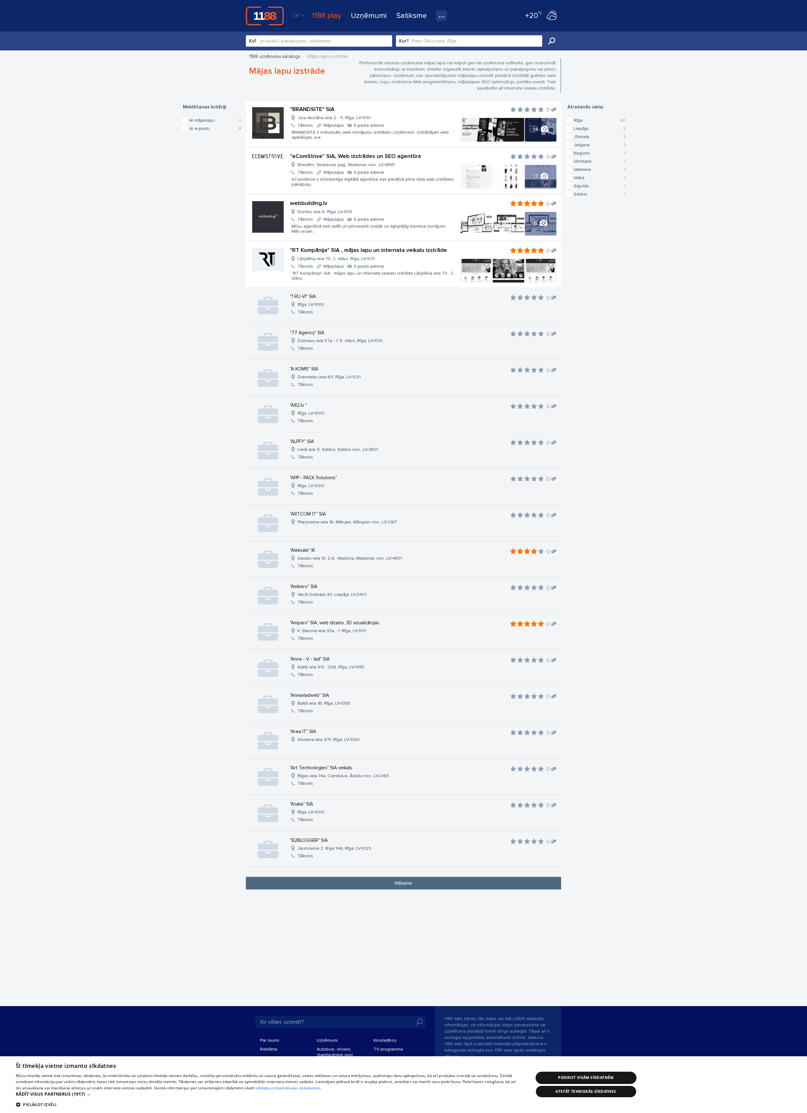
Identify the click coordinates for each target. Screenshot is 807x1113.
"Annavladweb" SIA (309, 695)
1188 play (326, 15)
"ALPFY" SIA (302, 441)
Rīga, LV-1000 (311, 304)
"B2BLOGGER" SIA (309, 840)
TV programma (388, 1049)
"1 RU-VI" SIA (303, 296)
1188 (265, 15)
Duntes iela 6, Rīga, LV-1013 (325, 211)
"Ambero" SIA (303, 586)
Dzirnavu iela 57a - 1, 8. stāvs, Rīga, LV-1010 (340, 340)
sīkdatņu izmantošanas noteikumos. (289, 1088)
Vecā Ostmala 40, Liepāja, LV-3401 (332, 594)
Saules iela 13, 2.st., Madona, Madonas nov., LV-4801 (350, 558)
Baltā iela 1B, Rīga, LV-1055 (324, 703)
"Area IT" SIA (303, 731)
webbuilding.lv (308, 203)
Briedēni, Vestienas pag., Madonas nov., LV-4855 (346, 164)
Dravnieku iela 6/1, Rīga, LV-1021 (329, 377)
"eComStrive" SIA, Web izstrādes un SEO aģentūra (355, 156)
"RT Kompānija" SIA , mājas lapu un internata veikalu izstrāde (368, 250)
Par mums (269, 1040)
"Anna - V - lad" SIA (310, 659)
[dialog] (403, 1084)
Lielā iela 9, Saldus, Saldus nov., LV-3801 (338, 449)
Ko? (253, 41)
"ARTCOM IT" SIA (308, 514)
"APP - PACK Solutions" (313, 478)
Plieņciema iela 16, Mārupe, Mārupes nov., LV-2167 (347, 522)
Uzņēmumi (369, 15)
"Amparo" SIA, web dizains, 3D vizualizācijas (334, 623)
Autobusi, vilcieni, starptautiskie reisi (335, 1052)
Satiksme (411, 15)
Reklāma (268, 1049)
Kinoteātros (385, 1040)
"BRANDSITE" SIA (312, 109)
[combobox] (319, 41)
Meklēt (551, 41)
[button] (267, 1094)
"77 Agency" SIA (307, 332)
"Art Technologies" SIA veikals (321, 768)
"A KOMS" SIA (304, 369)
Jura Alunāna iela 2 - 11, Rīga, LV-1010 (334, 117)
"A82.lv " (298, 405)
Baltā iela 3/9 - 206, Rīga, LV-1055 (331, 667)
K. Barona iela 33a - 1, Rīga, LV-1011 (332, 630)
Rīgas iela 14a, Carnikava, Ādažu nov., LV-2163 (343, 775)
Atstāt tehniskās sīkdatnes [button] (585, 1091)
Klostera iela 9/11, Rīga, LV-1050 (329, 739)
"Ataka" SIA (301, 804)
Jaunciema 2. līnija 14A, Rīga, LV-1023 (334, 848)
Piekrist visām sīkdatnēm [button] (586, 1077)
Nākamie (403, 883)
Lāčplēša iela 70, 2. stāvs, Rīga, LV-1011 (336, 258)
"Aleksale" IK (302, 550)
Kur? (404, 41)
